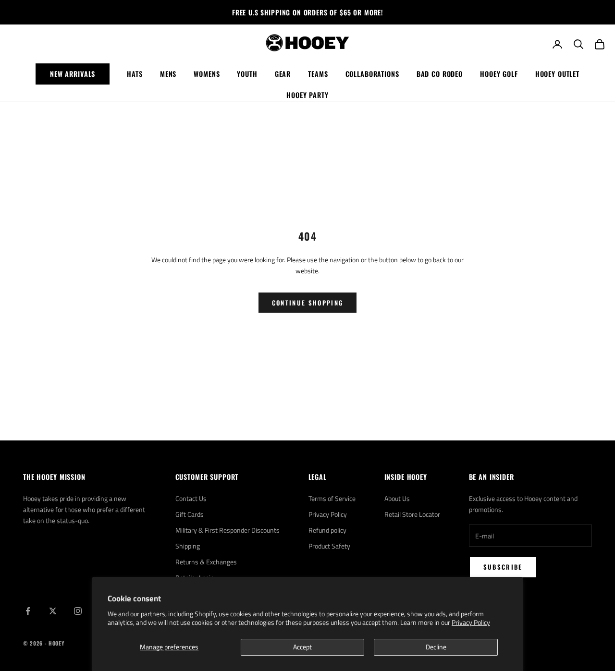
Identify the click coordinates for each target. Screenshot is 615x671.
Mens (168, 74)
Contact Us (191, 498)
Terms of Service (332, 498)
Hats (134, 74)
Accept (302, 647)
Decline (436, 647)
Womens (207, 74)
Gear (283, 74)
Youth (247, 74)
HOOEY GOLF (499, 74)
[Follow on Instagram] (78, 611)
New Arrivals (72, 74)
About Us (397, 498)
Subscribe (503, 567)
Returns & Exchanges (206, 562)
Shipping (187, 546)
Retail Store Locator (412, 514)
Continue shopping (308, 302)
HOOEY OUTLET (557, 74)
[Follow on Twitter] (53, 611)
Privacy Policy (471, 622)
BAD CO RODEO (440, 74)
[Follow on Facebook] (28, 611)
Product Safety (329, 546)
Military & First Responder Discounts (227, 530)
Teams (318, 74)
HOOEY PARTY (307, 95)
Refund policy (327, 530)
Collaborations (372, 74)
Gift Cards (189, 514)
